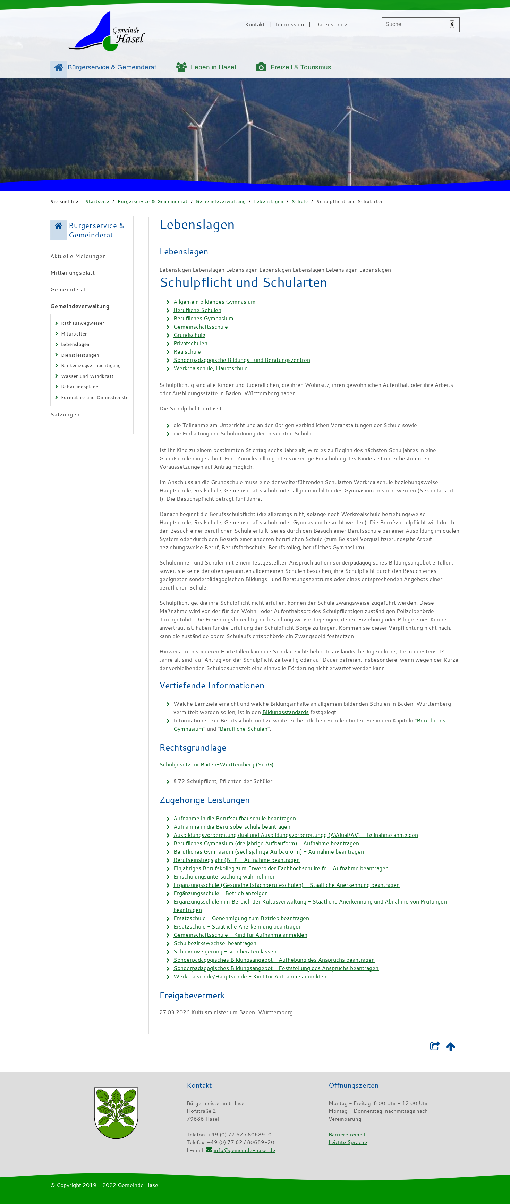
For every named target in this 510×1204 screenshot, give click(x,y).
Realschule (187, 351)
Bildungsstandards (285, 712)
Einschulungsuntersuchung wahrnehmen (224, 876)
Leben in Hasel (213, 67)
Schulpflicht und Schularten (350, 201)
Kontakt (255, 24)
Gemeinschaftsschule (200, 326)
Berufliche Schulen (197, 310)
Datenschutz (331, 24)
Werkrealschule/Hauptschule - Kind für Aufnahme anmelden (249, 976)
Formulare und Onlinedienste (95, 397)
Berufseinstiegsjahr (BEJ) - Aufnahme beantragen (236, 860)
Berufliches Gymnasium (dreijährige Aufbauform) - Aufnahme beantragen (266, 843)
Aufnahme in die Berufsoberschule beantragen (231, 826)
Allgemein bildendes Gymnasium (214, 301)
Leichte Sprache (348, 1141)
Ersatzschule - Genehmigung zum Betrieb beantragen (241, 918)
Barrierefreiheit (347, 1134)
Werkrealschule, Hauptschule (210, 368)
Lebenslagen (268, 201)
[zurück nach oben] (450, 1048)
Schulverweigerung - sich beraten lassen (225, 951)
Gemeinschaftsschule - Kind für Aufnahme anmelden (240, 935)
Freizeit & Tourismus (301, 67)
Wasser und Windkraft (87, 376)
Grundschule (189, 335)
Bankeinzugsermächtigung (91, 365)
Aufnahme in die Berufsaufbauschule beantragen (234, 818)
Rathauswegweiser (83, 323)
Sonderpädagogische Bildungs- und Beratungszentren (241, 360)
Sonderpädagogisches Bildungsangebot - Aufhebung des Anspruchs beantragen (274, 960)
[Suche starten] (452, 24)
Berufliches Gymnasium (203, 318)
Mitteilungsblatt (72, 273)
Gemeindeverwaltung (221, 201)
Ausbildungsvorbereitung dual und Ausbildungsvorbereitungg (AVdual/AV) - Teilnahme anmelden (295, 835)
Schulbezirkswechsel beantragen (214, 943)
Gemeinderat (68, 289)
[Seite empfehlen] (434, 1048)
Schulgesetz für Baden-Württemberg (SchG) (216, 764)
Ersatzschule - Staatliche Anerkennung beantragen (237, 926)
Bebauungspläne (80, 386)
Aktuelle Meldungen (78, 256)
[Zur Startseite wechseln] (106, 32)
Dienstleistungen (80, 355)
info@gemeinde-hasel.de (244, 1149)
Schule (300, 201)
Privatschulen (190, 343)
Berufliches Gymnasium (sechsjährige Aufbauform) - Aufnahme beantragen (268, 851)
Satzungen (65, 414)
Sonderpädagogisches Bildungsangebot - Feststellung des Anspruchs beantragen (276, 968)
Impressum (289, 24)
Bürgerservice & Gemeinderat (112, 67)
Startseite (97, 201)
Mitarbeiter (74, 334)
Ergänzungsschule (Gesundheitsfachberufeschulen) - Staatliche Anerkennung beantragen (286, 885)
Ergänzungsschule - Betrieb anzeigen (220, 893)
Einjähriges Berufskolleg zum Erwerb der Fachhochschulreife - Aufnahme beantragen (281, 868)
